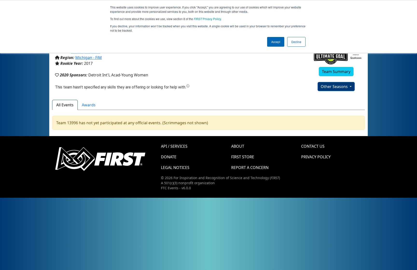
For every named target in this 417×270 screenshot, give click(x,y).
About (237, 146)
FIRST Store (242, 157)
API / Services (174, 146)
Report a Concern (250, 167)
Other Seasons (335, 86)
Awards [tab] (89, 105)
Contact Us (313, 146)
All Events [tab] (65, 105)
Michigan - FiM (88, 57)
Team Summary (336, 71)
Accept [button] (275, 42)
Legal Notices (175, 167)
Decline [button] (296, 42)
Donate (168, 157)
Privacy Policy (207, 19)
